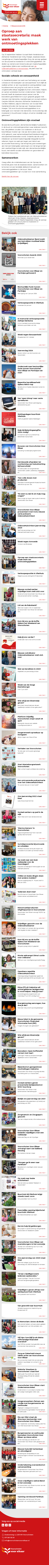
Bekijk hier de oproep (10, 176)
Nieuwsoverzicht (18, 26)
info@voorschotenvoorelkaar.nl (17, 1540)
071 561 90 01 (12, 12)
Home (5, 26)
